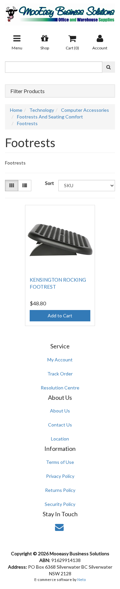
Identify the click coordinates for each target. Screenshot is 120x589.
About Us (60, 410)
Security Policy (60, 504)
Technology (41, 110)
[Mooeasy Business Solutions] (60, 12)
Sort (49, 183)
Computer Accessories (85, 110)
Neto (81, 579)
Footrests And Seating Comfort (50, 116)
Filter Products (27, 91)
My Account (60, 359)
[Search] (108, 67)
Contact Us (60, 424)
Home (16, 110)
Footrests (27, 123)
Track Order (60, 373)
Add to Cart (60, 315)
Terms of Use (60, 462)
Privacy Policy (60, 476)
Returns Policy (60, 490)
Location (60, 438)
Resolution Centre (60, 387)
